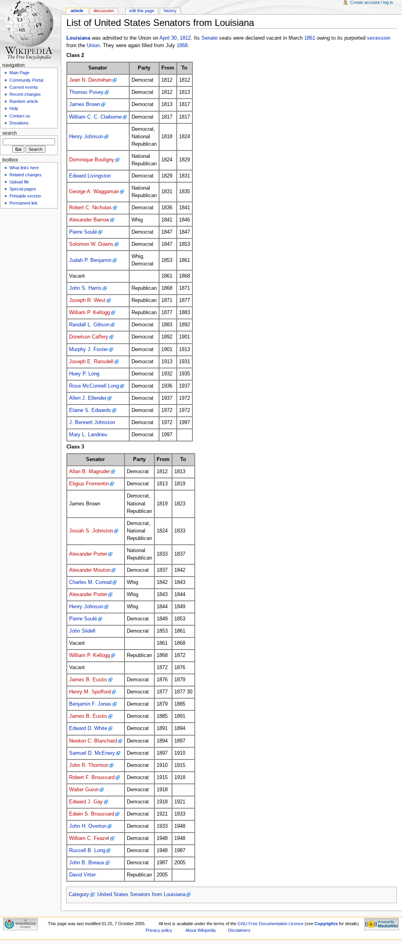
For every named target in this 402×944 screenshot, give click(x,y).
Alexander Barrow (89, 220)
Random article (23, 101)
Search (9, 133)
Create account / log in (371, 2)
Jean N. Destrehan (90, 80)
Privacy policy (159, 930)
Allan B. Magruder (89, 471)
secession (378, 38)
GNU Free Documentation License (270, 923)
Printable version (25, 196)
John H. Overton (87, 826)
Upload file (19, 181)
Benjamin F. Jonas (90, 704)
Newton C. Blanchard (93, 741)
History (170, 10)
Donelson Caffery (88, 337)
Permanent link (23, 203)
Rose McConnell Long (94, 386)
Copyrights (326, 923)
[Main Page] (30, 30)
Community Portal (26, 80)
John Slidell (82, 631)
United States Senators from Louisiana (141, 894)
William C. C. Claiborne (95, 117)
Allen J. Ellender (87, 398)
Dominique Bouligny (91, 160)
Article (77, 10)
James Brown (84, 104)
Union (93, 45)
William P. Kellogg (89, 312)
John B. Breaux (86, 862)
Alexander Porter (88, 554)
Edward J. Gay (86, 802)
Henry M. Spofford (90, 692)
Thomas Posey (86, 92)
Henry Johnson (86, 136)
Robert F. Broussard (92, 777)
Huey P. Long (84, 374)
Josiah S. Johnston (91, 531)
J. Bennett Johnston (92, 422)
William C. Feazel (89, 838)
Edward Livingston (90, 176)
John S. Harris (85, 288)
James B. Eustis (88, 679)
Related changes (25, 174)
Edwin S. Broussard (91, 814)
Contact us (19, 115)
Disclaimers (239, 930)
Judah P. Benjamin (90, 260)
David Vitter (82, 875)
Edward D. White (88, 728)
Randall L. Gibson (89, 324)
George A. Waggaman (94, 191)
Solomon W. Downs (91, 244)
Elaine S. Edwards (90, 410)
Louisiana (78, 38)
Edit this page (141, 10)
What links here (24, 167)
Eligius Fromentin (89, 484)
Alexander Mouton (89, 570)
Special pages (22, 189)
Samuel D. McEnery (92, 753)
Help (13, 108)
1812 (185, 38)
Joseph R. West (87, 300)
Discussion (103, 10)
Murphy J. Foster (88, 349)
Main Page (19, 72)
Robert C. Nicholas (90, 207)
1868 (182, 45)
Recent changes (25, 94)
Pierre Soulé (83, 232)
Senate (209, 38)
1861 (309, 38)
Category (79, 894)
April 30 (168, 38)
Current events (23, 87)
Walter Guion (84, 789)
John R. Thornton (88, 765)
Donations (19, 123)
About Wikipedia (200, 930)
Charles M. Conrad (90, 582)
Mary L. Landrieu (88, 434)
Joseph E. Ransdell (91, 361)
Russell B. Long (87, 850)
